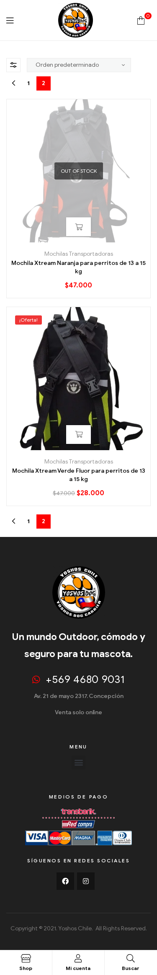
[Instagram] (86, 881)
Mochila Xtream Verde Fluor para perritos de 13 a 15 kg (78, 475)
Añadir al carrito (78, 434)
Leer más (78, 226)
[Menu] (9, 20)
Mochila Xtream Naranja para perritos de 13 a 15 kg (78, 267)
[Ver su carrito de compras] (140, 20)
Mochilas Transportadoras (78, 253)
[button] (78, 762)
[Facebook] (65, 881)
